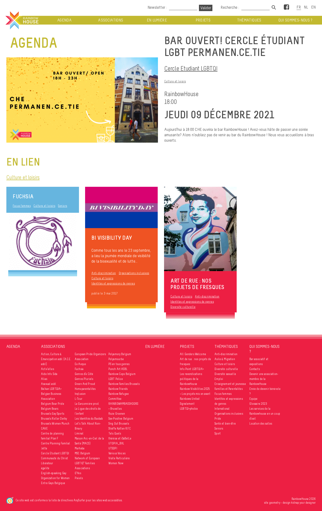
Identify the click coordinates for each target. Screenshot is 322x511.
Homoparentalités (85, 389)
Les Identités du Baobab (89, 418)
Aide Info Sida (49, 374)
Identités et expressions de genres (113, 283)
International (222, 408)
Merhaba (79, 448)
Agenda (64, 20)
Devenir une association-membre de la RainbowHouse (263, 379)
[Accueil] (21, 20)
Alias (44, 379)
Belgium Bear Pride (52, 403)
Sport (218, 433)
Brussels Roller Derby (54, 418)
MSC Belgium (82, 453)
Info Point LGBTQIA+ (192, 369)
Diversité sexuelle (225, 374)
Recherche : (230, 7)
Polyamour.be (116, 359)
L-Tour (78, 398)
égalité (45, 468)
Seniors (62, 206)
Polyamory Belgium (119, 354)
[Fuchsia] (42, 241)
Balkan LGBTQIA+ (51, 389)
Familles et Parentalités (228, 389)
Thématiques (249, 20)
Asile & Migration (225, 359)
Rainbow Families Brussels (124, 384)
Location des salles (260, 423)
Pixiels (79, 478)
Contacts (254, 369)
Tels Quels (114, 433)
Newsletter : (157, 7)
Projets (203, 20)
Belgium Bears (49, 408)
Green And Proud (85, 384)
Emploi (219, 379)
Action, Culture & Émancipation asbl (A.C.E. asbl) (56, 359)
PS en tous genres (118, 364)
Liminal (79, 433)
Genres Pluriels (84, 379)
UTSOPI (112, 448)
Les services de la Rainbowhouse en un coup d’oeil (264, 413)
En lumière (157, 20)
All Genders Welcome (193, 354)
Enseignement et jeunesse (230, 384)
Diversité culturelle (182, 307)
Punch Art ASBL (118, 369)
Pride (218, 418)
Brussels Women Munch (55, 423)
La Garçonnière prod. (87, 403)
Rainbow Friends (118, 389)
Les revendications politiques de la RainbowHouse (191, 379)
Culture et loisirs (175, 81)
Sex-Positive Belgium (120, 418)
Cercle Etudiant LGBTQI (191, 68)
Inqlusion (80, 394)
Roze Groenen (116, 413)
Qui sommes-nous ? (295, 20)
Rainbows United (189, 398)
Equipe (253, 398)
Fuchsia (23, 196)
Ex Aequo (80, 364)
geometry (274, 502)
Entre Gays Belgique (53, 483)
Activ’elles (47, 369)
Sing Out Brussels (118, 423)
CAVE (44, 428)
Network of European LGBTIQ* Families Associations (87, 463)
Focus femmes (22, 206)
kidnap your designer (303, 502)
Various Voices (116, 453)
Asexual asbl (48, 384)
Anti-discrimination (103, 273)
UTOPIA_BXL (116, 443)
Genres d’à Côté (84, 374)
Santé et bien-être (225, 423)
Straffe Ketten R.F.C (119, 428)
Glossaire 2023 (258, 403)
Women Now (115, 463)
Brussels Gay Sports (52, 413)
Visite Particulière (119, 458)
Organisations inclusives (134, 273)
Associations (110, 20)
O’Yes (78, 473)
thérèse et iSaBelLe (120, 438)
